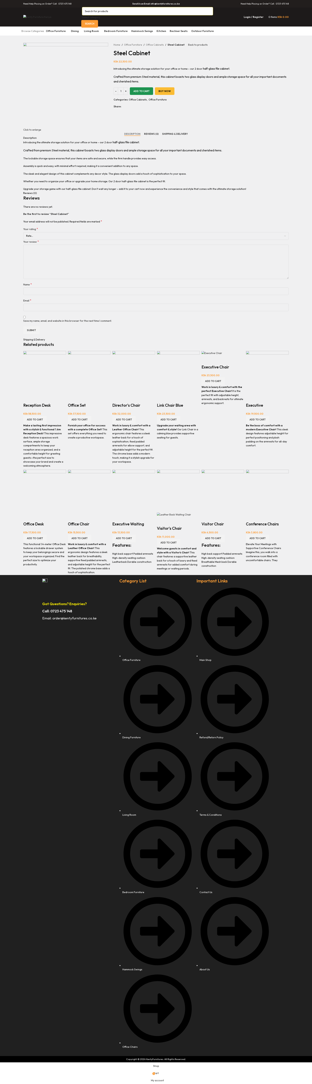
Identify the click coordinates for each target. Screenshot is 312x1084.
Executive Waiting (128, 523)
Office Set (77, 405)
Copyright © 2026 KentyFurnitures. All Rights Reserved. (156, 1059)
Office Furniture (133, 44)
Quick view (27, 398)
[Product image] (174, 514)
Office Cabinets (155, 44)
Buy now (165, 91)
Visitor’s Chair (169, 528)
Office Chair (78, 523)
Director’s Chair (126, 405)
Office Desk (33, 523)
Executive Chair (215, 367)
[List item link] (156, 820)
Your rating (30, 229)
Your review (31, 241)
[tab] (132, 134)
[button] (35, 419)
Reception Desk (37, 405)
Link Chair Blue (170, 405)
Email (27, 300)
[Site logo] (37, 16)
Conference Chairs (262, 523)
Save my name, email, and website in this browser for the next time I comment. (67, 320)
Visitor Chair (213, 523)
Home (117, 44)
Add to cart (141, 91)
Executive (254, 405)
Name (27, 284)
